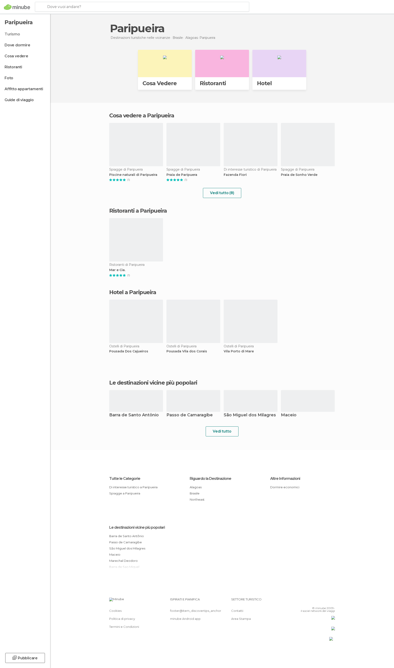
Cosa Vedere (160, 83)
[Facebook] (309, 601)
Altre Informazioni (285, 478)
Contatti (237, 611)
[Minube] (17, 7)
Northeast (197, 499)
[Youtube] (331, 601)
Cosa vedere (16, 56)
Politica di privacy (122, 618)
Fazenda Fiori (235, 175)
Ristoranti (13, 67)
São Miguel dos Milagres (250, 415)
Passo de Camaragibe (189, 415)
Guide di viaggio (19, 100)
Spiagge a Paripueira (124, 493)
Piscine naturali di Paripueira (133, 175)
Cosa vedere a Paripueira (141, 115)
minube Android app (185, 618)
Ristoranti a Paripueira (138, 210)
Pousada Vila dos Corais (186, 351)
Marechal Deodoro (123, 560)
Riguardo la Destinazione (210, 478)
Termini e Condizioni (124, 626)
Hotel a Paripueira (132, 292)
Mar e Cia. (117, 270)
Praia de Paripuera (181, 175)
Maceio (288, 415)
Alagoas (196, 487)
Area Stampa (241, 618)
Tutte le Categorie (124, 478)
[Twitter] (316, 601)
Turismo (12, 34)
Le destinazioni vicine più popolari (153, 382)
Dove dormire (17, 45)
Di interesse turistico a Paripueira (133, 487)
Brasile (195, 493)
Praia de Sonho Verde (299, 175)
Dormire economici (284, 487)
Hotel (264, 83)
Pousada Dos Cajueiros (128, 351)
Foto (9, 78)
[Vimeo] (324, 601)
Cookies (115, 611)
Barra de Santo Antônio (134, 415)
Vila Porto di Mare (239, 351)
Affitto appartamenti (24, 89)
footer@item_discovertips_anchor (195, 611)
